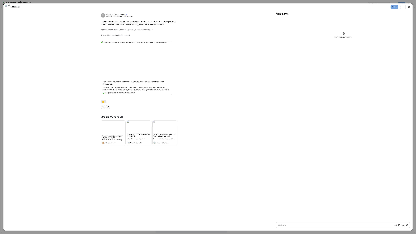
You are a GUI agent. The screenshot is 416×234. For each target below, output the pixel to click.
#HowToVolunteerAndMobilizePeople (115, 35)
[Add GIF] (403, 225)
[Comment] (108, 107)
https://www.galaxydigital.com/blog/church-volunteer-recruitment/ (127, 30)
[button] (103, 101)
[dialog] (208, 117)
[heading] (111, 143)
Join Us (394, 7)
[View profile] (103, 143)
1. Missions (112, 16)
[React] (103, 107)
